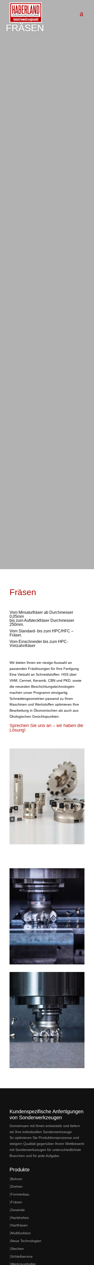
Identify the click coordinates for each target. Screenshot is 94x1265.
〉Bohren (16, 1179)
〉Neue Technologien (25, 1241)
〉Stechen (17, 1249)
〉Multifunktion (20, 1233)
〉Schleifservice (21, 1256)
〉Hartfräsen (19, 1225)
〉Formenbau (19, 1194)
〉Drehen (16, 1186)
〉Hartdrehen (19, 1218)
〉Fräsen (16, 1202)
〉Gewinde (17, 1210)
